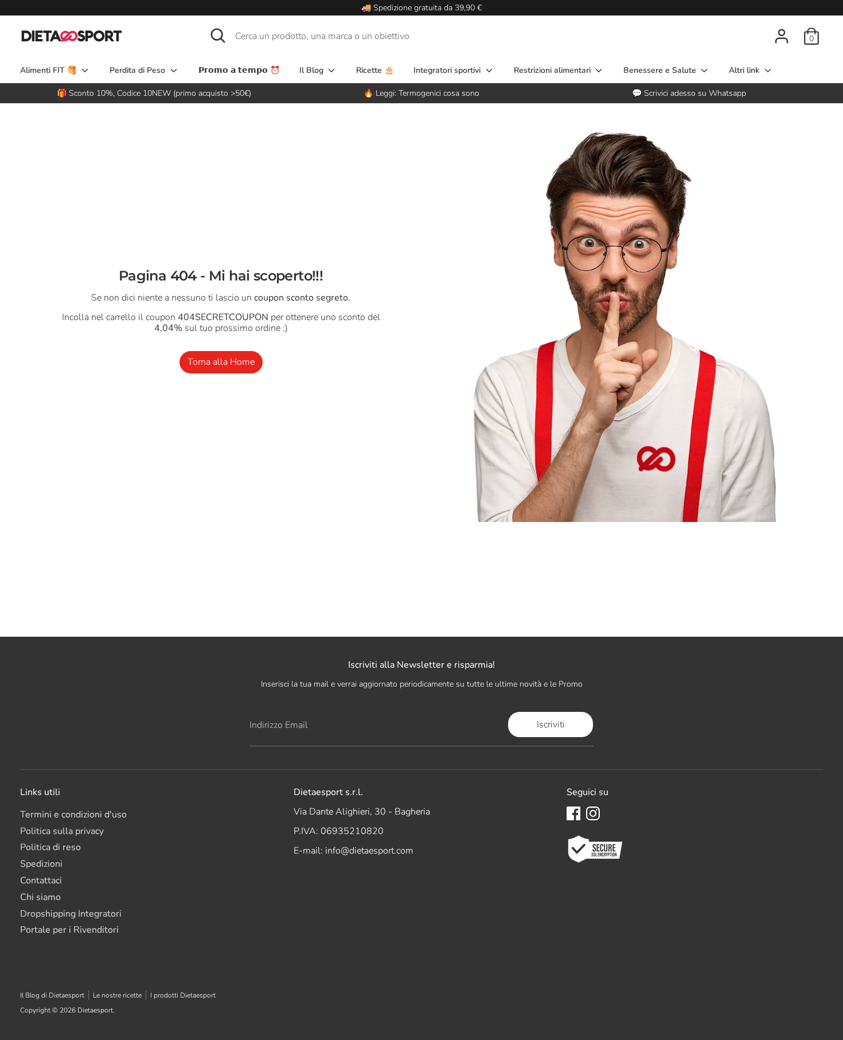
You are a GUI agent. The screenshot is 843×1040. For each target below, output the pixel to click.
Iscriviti (551, 724)
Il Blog (312, 70)
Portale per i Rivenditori (69, 930)
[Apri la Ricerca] (217, 35)
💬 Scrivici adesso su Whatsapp (689, 93)
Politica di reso (50, 847)
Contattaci (41, 880)
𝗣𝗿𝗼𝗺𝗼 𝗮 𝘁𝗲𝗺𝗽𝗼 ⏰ (239, 70)
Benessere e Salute (660, 70)
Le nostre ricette (117, 995)
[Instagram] (593, 813)
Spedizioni (41, 864)
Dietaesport (95, 1010)
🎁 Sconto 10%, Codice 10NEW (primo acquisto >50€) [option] (154, 93)
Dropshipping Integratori (71, 913)
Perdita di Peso (138, 70)
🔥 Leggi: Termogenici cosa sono (421, 93)
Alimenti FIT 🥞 (49, 70)
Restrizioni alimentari (553, 70)
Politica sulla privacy (62, 831)
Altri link (745, 70)
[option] (422, 93)
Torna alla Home (221, 362)
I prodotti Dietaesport (183, 995)
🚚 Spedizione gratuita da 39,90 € (421, 7)
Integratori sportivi (448, 70)
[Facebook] (573, 813)
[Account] (781, 36)
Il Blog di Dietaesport (52, 995)
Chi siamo (40, 897)
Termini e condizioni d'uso (73, 814)
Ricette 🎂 (375, 70)
